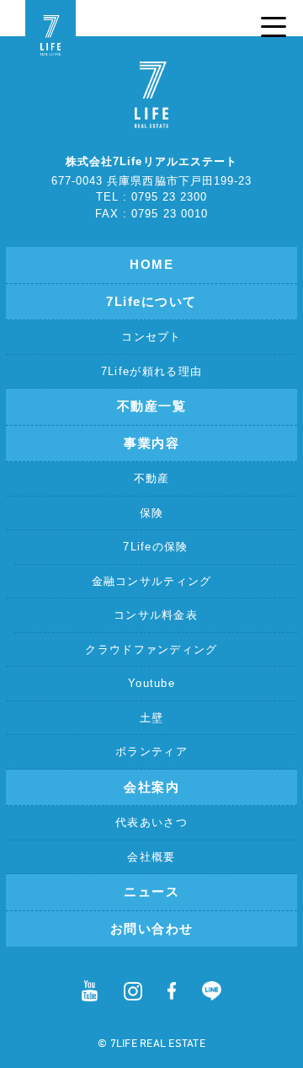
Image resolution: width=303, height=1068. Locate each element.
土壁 (152, 717)
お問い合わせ (152, 928)
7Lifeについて (151, 301)
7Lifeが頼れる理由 (151, 371)
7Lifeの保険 (155, 546)
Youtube (151, 683)
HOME (151, 264)
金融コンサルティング (152, 581)
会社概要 (151, 857)
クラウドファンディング (151, 649)
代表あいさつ (151, 822)
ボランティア (151, 751)
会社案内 (151, 787)
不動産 (152, 478)
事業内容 (151, 443)
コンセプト (151, 336)
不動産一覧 (152, 406)
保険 (152, 513)
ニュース (151, 891)
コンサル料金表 (156, 615)
